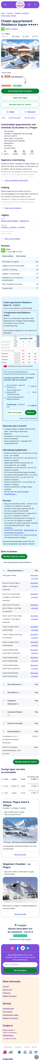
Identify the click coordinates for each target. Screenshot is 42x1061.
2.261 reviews (26, 939)
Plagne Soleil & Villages (8, 16)
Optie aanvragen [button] (20, 98)
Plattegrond (24, 221)
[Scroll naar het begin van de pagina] (36, 1057)
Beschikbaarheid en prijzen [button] (20, 91)
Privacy (26, 1047)
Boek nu (30, 412)
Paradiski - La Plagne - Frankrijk (13, 227)
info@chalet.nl (8, 1035)
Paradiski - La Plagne (22, 13)
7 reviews (14, 29)
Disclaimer (18, 1047)
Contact (6, 986)
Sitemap (34, 1047)
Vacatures (6, 993)
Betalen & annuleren (10, 1018)
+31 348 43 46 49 (9, 1039)
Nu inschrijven (20, 970)
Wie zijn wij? (7, 990)
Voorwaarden (8, 1047)
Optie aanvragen (14, 412)
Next (37, 54)
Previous (3, 54)
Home (3, 13)
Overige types (29, 118)
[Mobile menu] (5, 5)
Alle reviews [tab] (21, 256)
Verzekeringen (8, 1008)
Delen (11, 112)
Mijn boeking (7, 1012)
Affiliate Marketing (9, 996)
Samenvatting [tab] (7, 256)
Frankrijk (10, 13)
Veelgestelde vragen (10, 1015)
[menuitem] (4, 13)
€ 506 (5, 76)
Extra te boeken (15, 118)
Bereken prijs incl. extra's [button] (20, 104)
